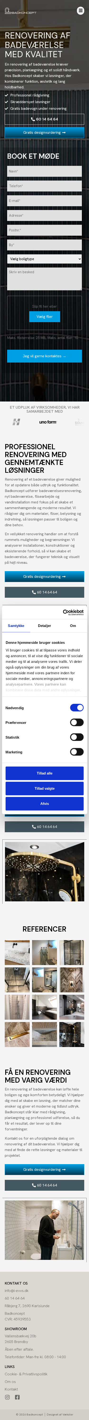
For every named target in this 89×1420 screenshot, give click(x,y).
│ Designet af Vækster (58, 1414)
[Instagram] (7, 1397)
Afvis (44, 804)
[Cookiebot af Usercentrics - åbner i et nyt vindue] (63, 612)
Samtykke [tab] (16, 626)
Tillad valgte (45, 788)
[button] (80, 11)
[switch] (77, 722)
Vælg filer (45, 316)
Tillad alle (44, 773)
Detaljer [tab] (44, 626)
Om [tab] (73, 626)
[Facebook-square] (17, 1397)
